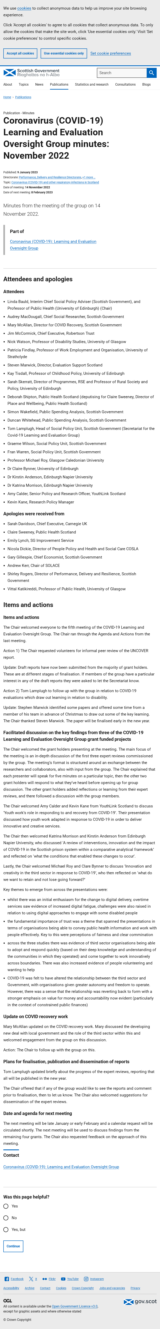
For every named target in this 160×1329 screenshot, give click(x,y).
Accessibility (11, 1288)
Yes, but (18, 1229)
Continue (13, 1246)
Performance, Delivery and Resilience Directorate (50, 177)
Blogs (146, 84)
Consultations (125, 84)
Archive (29, 1288)
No (14, 1217)
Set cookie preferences (110, 53)
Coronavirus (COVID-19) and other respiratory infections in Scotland (55, 182)
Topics (24, 84)
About (7, 84)
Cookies (61, 1288)
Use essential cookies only (64, 53)
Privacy (135, 1288)
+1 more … (88, 177)
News (39, 84)
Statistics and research (92, 84)
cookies (24, 8)
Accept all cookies (20, 53)
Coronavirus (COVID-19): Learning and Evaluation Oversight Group (61, 1166)
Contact (45, 1288)
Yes (15, 1206)
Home (7, 97)
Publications (59, 84)
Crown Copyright (83, 1288)
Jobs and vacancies (112, 1288)
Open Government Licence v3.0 (75, 1306)
